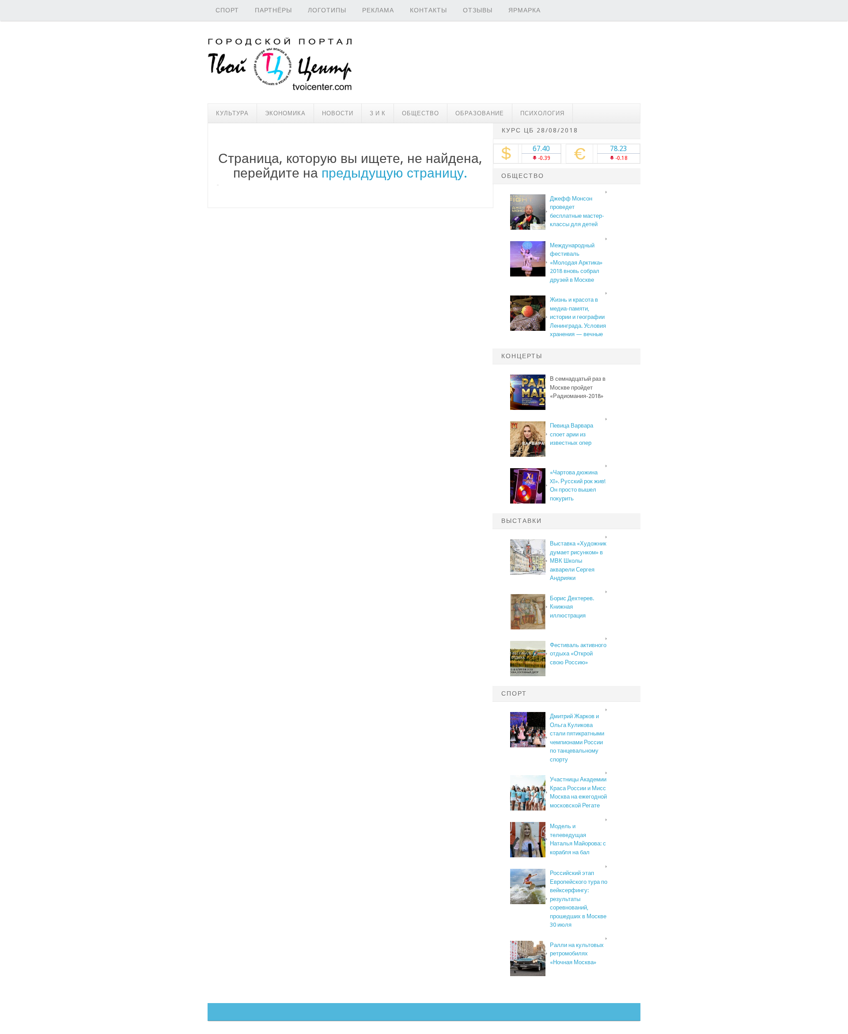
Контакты (428, 10)
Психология (542, 113)
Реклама (378, 10)
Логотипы (327, 10)
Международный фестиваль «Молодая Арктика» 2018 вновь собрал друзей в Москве (576, 262)
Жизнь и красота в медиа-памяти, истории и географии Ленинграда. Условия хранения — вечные (578, 316)
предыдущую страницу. (394, 173)
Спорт (227, 10)
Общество (420, 113)
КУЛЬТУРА (232, 113)
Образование (479, 113)
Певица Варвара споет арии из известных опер (571, 434)
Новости (337, 113)
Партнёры (273, 10)
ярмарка (524, 10)
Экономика (285, 113)
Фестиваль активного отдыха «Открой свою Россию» (578, 654)
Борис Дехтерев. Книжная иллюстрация (572, 607)
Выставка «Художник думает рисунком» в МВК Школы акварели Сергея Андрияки (578, 560)
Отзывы (477, 10)
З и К (378, 113)
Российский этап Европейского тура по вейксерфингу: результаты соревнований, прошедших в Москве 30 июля (578, 899)
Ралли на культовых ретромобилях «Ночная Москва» (577, 954)
